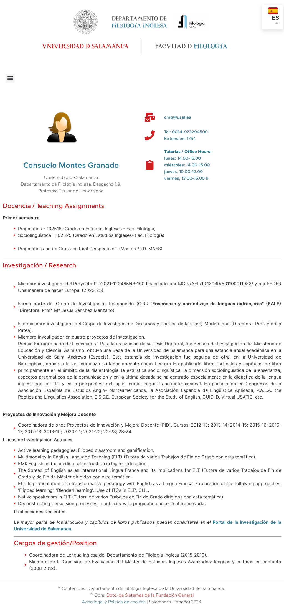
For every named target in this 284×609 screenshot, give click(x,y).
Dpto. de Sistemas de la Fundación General (150, 595)
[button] (10, 78)
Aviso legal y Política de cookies (114, 601)
